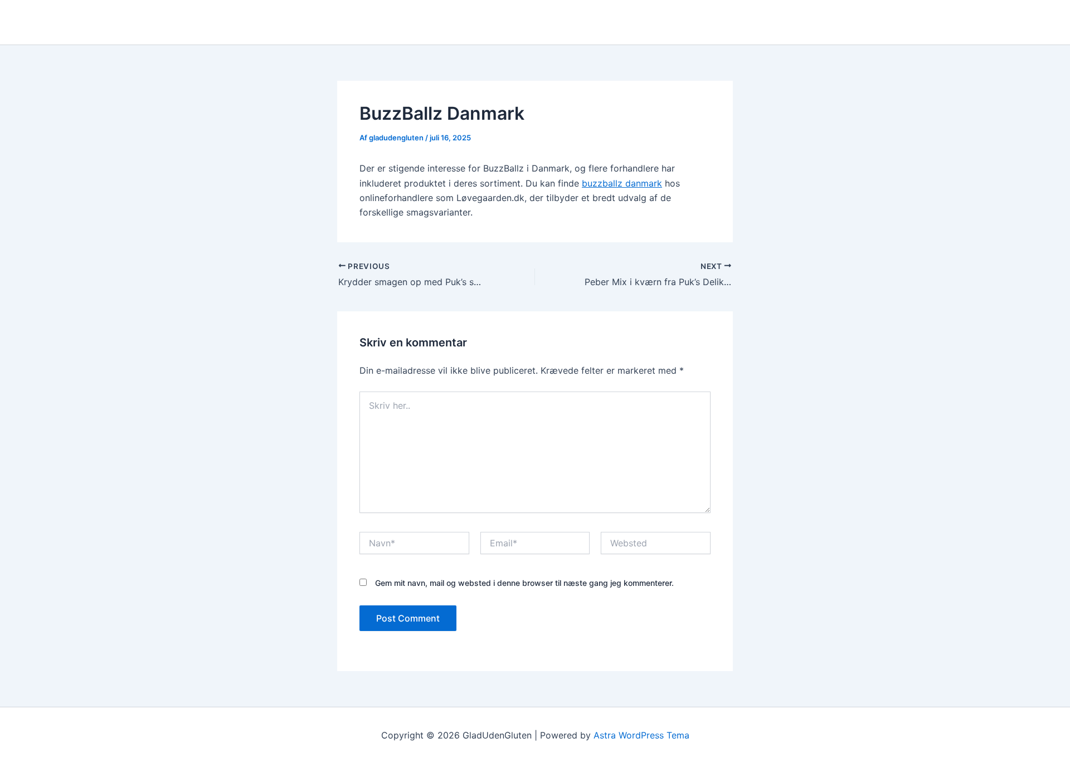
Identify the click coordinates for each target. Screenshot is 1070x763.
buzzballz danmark (622, 183)
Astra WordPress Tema (641, 735)
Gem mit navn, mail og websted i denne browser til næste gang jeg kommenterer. (524, 583)
